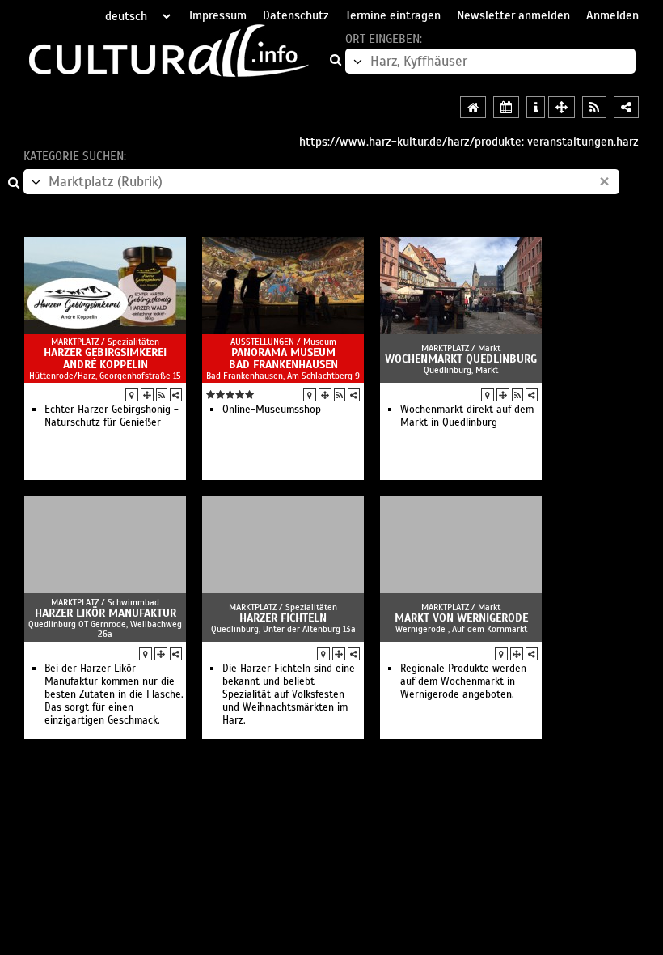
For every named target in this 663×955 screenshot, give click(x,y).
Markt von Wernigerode (461, 618)
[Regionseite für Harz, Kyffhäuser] (473, 107)
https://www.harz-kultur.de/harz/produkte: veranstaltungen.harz (469, 141)
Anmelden (612, 15)
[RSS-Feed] (161, 394)
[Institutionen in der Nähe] (147, 394)
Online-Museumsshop (271, 409)
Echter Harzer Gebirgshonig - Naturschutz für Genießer (111, 416)
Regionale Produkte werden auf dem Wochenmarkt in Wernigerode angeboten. (463, 681)
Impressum (218, 15)
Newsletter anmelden (513, 15)
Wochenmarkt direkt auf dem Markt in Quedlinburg (467, 416)
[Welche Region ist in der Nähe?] (561, 107)
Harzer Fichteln (283, 618)
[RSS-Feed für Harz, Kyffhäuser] (594, 107)
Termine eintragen (393, 15)
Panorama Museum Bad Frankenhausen (283, 358)
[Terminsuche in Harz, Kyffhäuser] (506, 107)
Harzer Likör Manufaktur (105, 613)
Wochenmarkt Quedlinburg (461, 359)
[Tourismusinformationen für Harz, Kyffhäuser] (535, 107)
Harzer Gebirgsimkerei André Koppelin (105, 358)
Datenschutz (296, 15)
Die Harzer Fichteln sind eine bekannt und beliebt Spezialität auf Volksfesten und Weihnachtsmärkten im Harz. (288, 694)
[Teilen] (176, 394)
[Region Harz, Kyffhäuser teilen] (626, 107)
